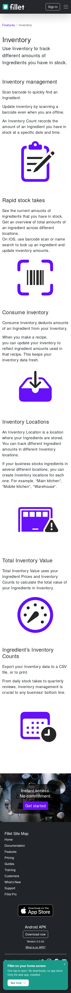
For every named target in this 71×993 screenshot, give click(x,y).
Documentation (15, 845)
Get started (35, 805)
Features (10, 851)
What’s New (13, 882)
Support (10, 888)
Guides (9, 864)
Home (9, 839)
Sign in (53, 7)
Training (10, 870)
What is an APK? (36, 947)
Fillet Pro (11, 894)
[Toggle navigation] (66, 7)
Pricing (9, 857)
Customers (12, 876)
